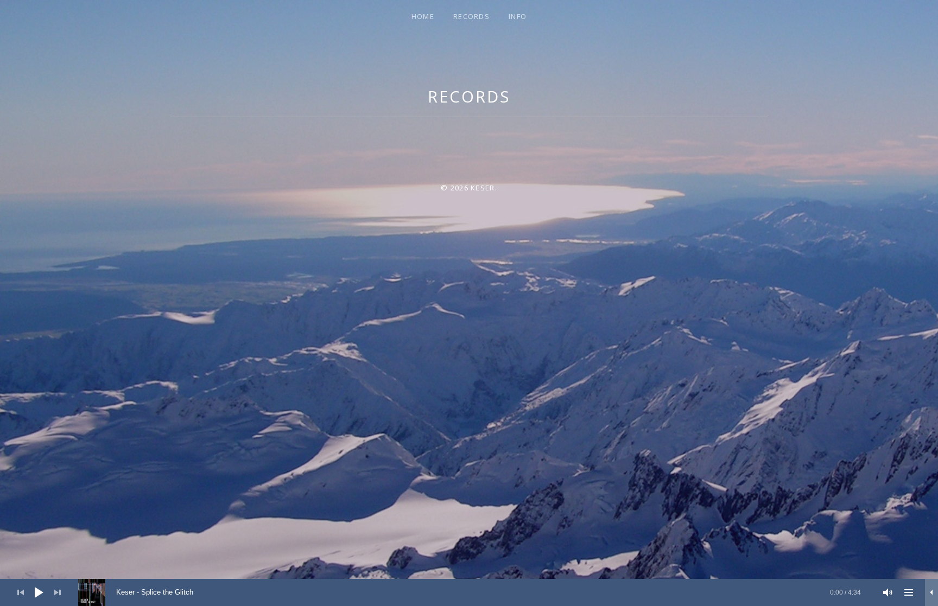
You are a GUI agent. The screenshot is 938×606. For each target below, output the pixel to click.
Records (471, 16)
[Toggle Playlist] (908, 592)
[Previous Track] (20, 592)
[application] (469, 592)
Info (518, 16)
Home (422, 16)
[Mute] (888, 592)
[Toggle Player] (931, 592)
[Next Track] (57, 592)
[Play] (39, 592)
